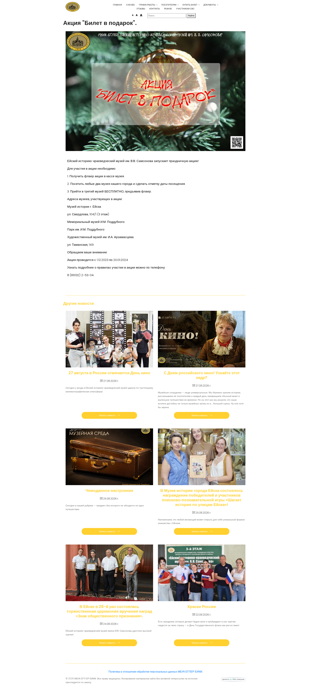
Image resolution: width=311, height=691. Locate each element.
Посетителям (168, 4)
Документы (209, 4)
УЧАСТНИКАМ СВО (185, 8)
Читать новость (107, 415)
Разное (168, 8)
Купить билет (190, 4)
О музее (130, 4)
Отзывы (141, 8)
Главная (117, 4)
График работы (147, 4)
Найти (191, 15)
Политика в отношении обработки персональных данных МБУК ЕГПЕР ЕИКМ (155, 672)
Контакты (154, 8)
